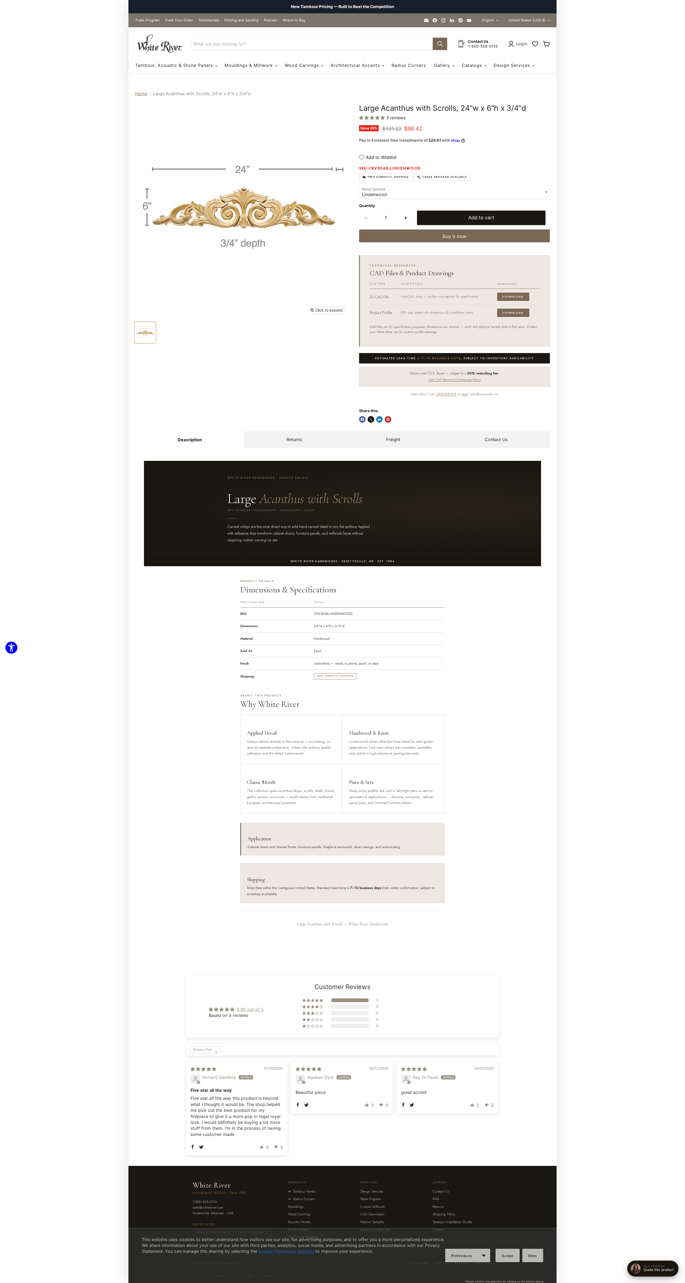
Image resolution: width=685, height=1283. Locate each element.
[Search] (440, 44)
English (488, 20)
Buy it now (455, 236)
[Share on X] (371, 419)
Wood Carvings (303, 65)
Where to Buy (294, 20)
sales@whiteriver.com (208, 1208)
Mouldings (295, 1206)
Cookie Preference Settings (286, 1251)
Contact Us (496, 439)
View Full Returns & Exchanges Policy (454, 379)
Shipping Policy (444, 1214)
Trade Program (147, 20)
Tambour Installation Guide (452, 1221)
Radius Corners (408, 65)
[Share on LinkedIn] (379, 419)
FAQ (436, 1198)
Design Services (512, 65)
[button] (372, 117)
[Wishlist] (535, 44)
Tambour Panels (302, 1191)
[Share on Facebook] (362, 419)
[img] (203, 1069)
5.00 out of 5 (250, 1009)
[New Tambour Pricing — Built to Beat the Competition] (342, 6)
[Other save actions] (483, 1255)
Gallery (443, 65)
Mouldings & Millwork (249, 65)
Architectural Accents (356, 65)
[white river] (159, 44)
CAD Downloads (372, 1214)
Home (141, 93)
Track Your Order (179, 20)
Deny (532, 1256)
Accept (507, 1256)
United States (527, 20)
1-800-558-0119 (446, 394)
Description (190, 439)
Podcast (270, 20)
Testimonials (209, 20)
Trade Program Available (444, 177)
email (465, 394)
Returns (294, 439)
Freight (393, 439)
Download (513, 296)
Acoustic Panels (299, 1221)
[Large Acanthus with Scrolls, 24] (145, 332)
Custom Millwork (372, 1206)
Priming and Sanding (241, 20)
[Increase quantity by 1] (406, 217)
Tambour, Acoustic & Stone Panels (174, 65)
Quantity (367, 206)
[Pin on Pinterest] (388, 419)
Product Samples (372, 1221)
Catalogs (473, 65)
